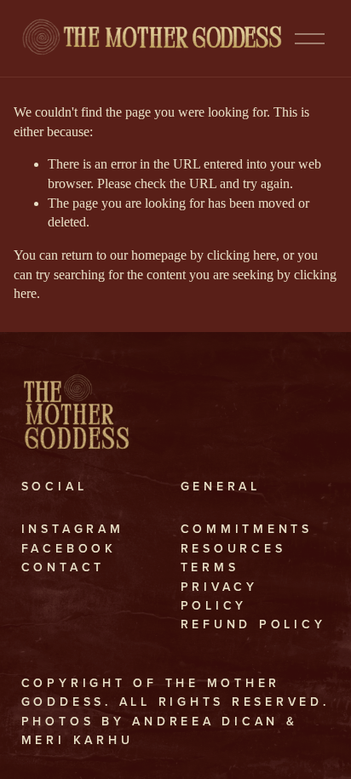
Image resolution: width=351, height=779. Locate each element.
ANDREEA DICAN (205, 721)
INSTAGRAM (72, 528)
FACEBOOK (69, 548)
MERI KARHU (77, 739)
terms (210, 567)
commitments (247, 528)
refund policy (253, 624)
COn (40, 567)
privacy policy (219, 596)
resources (233, 548)
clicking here (241, 255)
